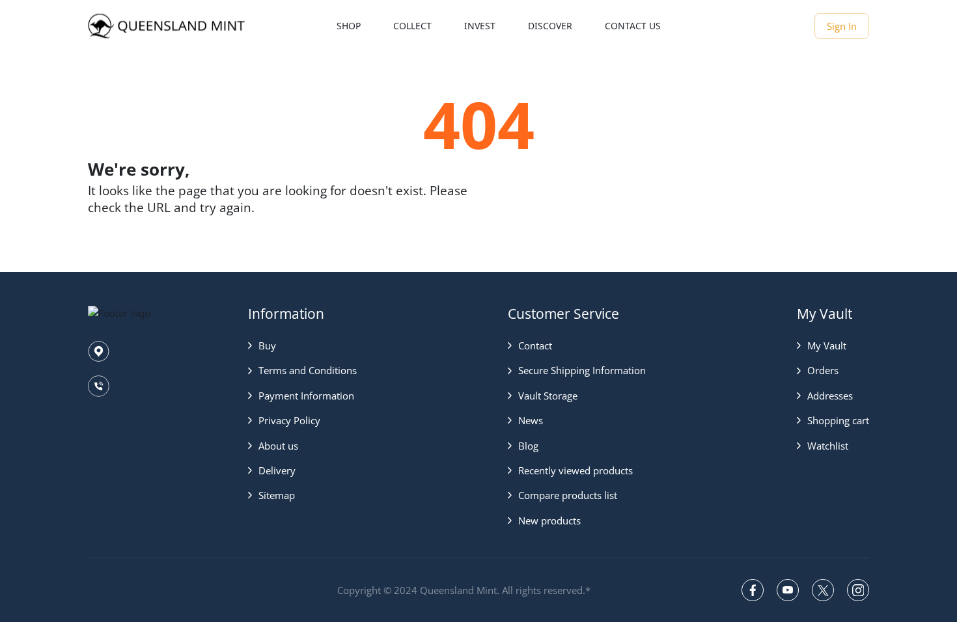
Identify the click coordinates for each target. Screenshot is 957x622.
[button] (302, 345)
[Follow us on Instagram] (858, 590)
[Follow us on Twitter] (823, 590)
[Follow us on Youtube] (788, 590)
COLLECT (412, 26)
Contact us (633, 26)
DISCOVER (550, 26)
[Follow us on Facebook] (753, 590)
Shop (349, 26)
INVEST (479, 26)
